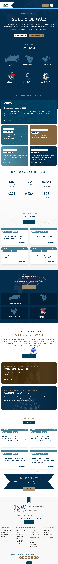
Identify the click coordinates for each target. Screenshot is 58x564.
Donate (45, 5)
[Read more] (14, 299)
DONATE (29, 489)
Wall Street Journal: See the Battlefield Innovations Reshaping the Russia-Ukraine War (14, 439)
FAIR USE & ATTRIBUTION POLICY (19, 554)
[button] (51, 5)
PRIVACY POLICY (34, 554)
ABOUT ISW (5, 527)
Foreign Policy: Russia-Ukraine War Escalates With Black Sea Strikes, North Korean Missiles (42, 439)
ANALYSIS (33, 527)
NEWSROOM (48, 537)
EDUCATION (34, 538)
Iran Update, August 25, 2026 (41, 236)
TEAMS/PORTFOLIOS (23, 527)
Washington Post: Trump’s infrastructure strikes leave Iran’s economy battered (43, 460)
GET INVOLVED (49, 527)
